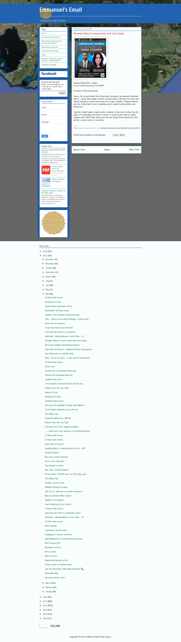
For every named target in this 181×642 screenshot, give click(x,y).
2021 (45, 610)
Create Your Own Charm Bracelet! (59, 327)
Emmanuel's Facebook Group (57, 310)
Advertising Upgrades (49, 47)
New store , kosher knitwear (57, 470)
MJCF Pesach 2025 (53, 543)
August (49, 276)
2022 (45, 605)
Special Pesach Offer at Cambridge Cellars (63, 513)
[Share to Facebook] (121, 135)
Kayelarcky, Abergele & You (56, 560)
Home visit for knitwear (55, 323)
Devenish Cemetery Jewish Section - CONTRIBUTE (52, 60)
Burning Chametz (52, 452)
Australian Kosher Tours (55, 577)
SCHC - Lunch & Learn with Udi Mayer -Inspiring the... (67, 319)
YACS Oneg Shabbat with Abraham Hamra (62, 345)
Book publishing (51, 573)
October (49, 268)
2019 (45, 618)
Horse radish (50, 551)
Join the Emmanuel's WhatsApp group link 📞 (64, 569)
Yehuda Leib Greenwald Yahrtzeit (59, 375)
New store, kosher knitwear (56, 457)
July (47, 281)
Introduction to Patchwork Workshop (60, 371)
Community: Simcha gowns (56, 530)
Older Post (134, 149)
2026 (45, 251)
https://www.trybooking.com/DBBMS (89, 85)
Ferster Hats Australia (54, 461)
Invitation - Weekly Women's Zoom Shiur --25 (64, 336)
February (49, 587)
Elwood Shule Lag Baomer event (58, 306)
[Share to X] (119, 135)
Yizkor (43, 55)
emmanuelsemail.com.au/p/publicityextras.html (119, 128)
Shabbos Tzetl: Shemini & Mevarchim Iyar (62, 315)
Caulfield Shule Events (54, 401)
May (48, 289)
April (48, 294)
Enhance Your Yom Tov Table (57, 388)
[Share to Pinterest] (123, 135)
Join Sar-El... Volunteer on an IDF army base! (63, 491)
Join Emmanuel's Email (50, 37)
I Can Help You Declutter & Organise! (60, 332)
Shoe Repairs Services (54, 465)
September (50, 272)
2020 (45, 614)
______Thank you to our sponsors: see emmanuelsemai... (68, 431)
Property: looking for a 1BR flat (58, 418)
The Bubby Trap (51, 414)
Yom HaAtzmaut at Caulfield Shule (59, 353)
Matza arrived (51, 556)
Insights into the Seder (55, 483)
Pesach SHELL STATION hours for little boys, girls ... (66, 474)
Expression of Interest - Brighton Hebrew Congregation (68, 349)
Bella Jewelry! (51, 526)
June (48, 285)
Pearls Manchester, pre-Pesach (58, 504)
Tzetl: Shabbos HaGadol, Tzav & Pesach (61, 409)
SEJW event (50, 366)
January (49, 591)
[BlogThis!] (116, 135)
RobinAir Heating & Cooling (56, 487)
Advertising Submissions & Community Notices (51, 42)
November (50, 263)
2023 (45, 601)
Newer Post (79, 149)
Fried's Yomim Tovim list (57, 168)
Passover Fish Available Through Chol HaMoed (64, 405)
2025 (45, 255)
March (48, 583)
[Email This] (114, 135)
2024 (45, 597)
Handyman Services (53, 302)
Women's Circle (51, 392)
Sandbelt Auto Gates (53, 379)
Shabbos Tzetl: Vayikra (54, 500)
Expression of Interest (54, 444)
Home (107, 149)
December (50, 259)
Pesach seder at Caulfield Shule (58, 564)
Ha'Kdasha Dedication (50, 51)
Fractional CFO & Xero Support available (61, 427)
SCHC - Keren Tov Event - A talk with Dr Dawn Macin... (67, 358)
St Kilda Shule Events (54, 297)
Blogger (108, 636)
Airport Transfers (58, 179)
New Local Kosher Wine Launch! (58, 495)
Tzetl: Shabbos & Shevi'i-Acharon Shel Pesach (64, 383)
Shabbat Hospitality (49, 65)
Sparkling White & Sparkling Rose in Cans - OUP (65, 448)
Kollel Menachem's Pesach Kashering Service (64, 539)
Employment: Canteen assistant (58, 534)
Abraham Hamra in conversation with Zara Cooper (66, 340)
